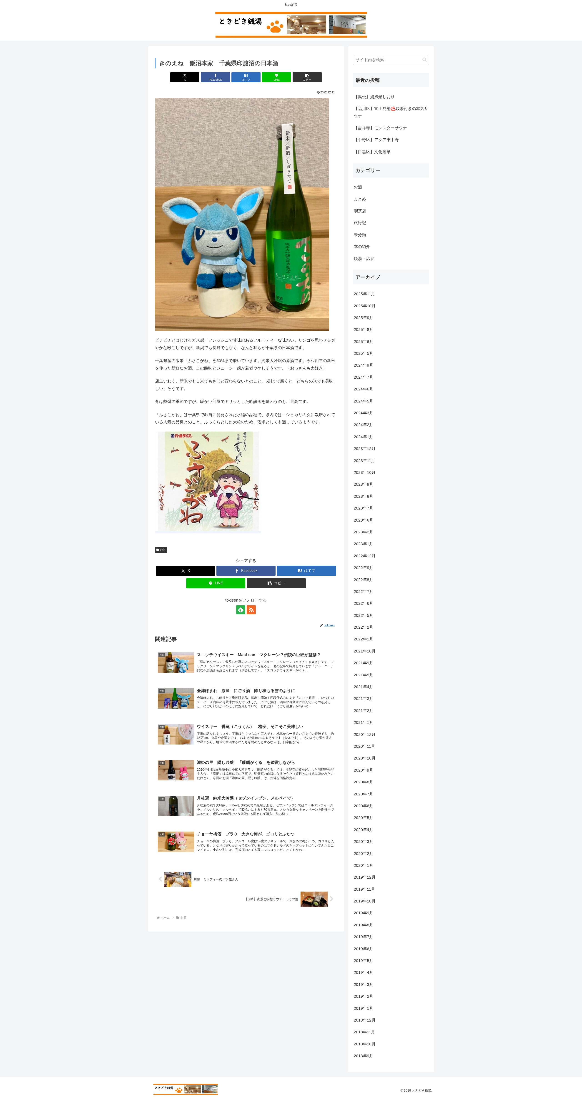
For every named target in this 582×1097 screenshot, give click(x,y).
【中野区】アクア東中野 (376, 139)
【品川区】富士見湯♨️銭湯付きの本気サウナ (391, 112)
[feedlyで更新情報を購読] (240, 609)
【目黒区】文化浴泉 (372, 152)
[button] (307, 77)
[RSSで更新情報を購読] (251, 609)
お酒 (163, 549)
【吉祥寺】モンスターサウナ (380, 128)
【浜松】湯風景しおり (374, 97)
